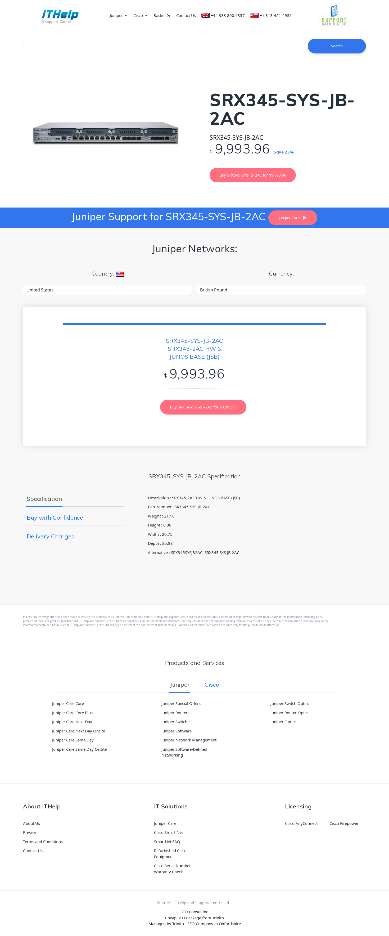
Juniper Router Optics (289, 712)
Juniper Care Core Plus (72, 712)
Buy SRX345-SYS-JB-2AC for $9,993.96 (252, 175)
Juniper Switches (176, 721)
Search (337, 45)
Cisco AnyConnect (301, 823)
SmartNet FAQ (167, 841)
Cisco (138, 15)
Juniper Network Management (188, 739)
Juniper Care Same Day (73, 739)
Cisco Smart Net (168, 832)
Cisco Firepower (344, 823)
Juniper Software (176, 731)
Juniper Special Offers (181, 703)
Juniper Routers (175, 712)
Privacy (29, 832)
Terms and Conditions (43, 841)
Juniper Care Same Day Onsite (79, 749)
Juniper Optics (283, 721)
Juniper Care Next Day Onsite (78, 731)
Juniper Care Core (68, 703)
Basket (160, 15)
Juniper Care (165, 823)
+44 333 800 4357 (228, 15)
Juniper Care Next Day (72, 721)
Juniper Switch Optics (289, 703)
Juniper (116, 15)
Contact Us (186, 15)
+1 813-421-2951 (276, 15)
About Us (31, 823)
